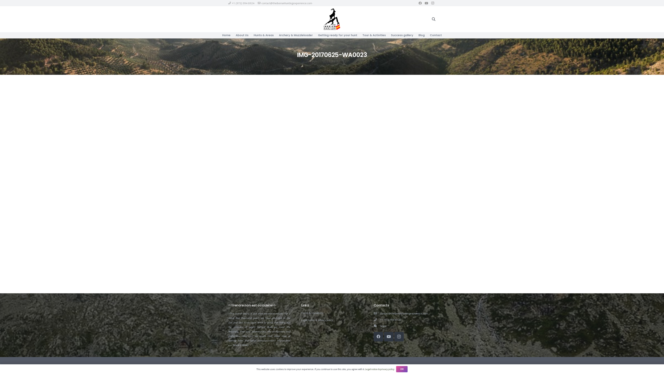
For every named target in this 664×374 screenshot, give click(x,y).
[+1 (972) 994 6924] (377, 320)
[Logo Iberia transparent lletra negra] (332, 19)
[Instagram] (433, 3)
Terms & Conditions (312, 313)
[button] (433, 19)
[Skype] (377, 326)
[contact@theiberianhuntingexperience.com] (377, 313)
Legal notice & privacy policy (317, 320)
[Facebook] (420, 3)
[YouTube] (426, 3)
